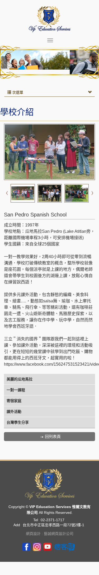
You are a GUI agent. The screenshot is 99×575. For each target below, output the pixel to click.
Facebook (26, 546)
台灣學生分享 (18, 422)
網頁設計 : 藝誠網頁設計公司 (49, 533)
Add (16, 525)
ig (37, 546)
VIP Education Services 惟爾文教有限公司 (49, 19)
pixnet (64, 546)
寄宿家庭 (14, 401)
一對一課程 (16, 390)
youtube (47, 546)
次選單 (17, 92)
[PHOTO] (49, 152)
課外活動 (14, 411)
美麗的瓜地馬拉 (19, 379)
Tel (35, 520)
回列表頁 (53, 436)
